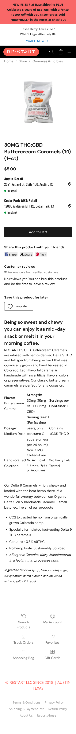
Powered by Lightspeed (38, 723)
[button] (22, 52)
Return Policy (57, 709)
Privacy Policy (54, 702)
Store (23, 61)
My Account (52, 622)
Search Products (23, 624)
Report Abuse (46, 715)
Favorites (52, 642)
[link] (38, 40)
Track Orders (24, 642)
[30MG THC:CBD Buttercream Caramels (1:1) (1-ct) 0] (38, 101)
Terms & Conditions (27, 702)
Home (8, 61)
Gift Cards (52, 658)
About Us (26, 715)
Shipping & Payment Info (26, 709)
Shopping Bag (23, 658)
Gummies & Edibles (48, 61)
